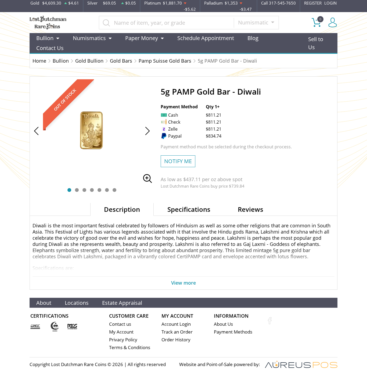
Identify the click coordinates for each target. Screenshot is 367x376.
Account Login (176, 324)
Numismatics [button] (89, 38)
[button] (69, 190)
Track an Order (177, 332)
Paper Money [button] (141, 38)
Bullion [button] (44, 38)
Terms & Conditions (129, 347)
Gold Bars (121, 61)
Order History (175, 339)
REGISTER (313, 3)
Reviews (250, 209)
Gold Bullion (89, 61)
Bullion (61, 61)
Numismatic (254, 22)
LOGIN (330, 3)
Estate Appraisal (122, 302)
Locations (77, 302)
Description (122, 209)
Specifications (188, 209)
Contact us (120, 324)
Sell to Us (315, 43)
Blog (252, 38)
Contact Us (50, 48)
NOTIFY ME (178, 161)
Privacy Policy (123, 339)
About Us (223, 324)
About (43, 302)
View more (183, 283)
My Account (121, 332)
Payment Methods (233, 332)
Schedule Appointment (205, 38)
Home (39, 61)
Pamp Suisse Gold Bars (165, 61)
